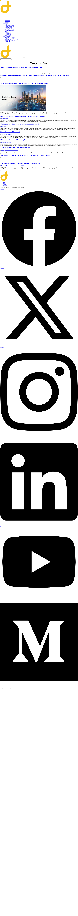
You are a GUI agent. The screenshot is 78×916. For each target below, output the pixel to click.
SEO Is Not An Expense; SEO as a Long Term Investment (17, 140)
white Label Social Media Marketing (11, 38)
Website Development (9, 28)
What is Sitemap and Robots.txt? (10, 132)
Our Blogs (7, 22)
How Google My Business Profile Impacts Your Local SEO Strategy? (20, 163)
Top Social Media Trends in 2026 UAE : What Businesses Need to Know (21, 67)
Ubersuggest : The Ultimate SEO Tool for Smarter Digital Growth (19, 124)
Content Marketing (8, 27)
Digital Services (5, 23)
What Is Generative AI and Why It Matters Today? (15, 147)
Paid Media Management (9, 26)
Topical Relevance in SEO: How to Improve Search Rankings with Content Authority (25, 155)
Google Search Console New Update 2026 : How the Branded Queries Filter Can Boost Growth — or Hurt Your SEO (34, 75)
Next (1, 170)
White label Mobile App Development (12, 40)
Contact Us (5, 43)
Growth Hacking (8, 33)
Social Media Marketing (9, 25)
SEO (6, 24)
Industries (7, 19)
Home (4, 15)
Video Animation (8, 35)
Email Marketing (8, 34)
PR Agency (7, 32)
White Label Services (6, 36)
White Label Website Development (11, 39)
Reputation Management (9, 30)
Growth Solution (6, 42)
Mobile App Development (9, 29)
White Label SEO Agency (10, 37)
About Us (4, 16)
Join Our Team (7, 20)
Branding (6, 31)
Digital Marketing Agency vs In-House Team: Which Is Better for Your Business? (24, 83)
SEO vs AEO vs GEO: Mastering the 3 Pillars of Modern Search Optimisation (23, 116)
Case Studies (7, 21)
